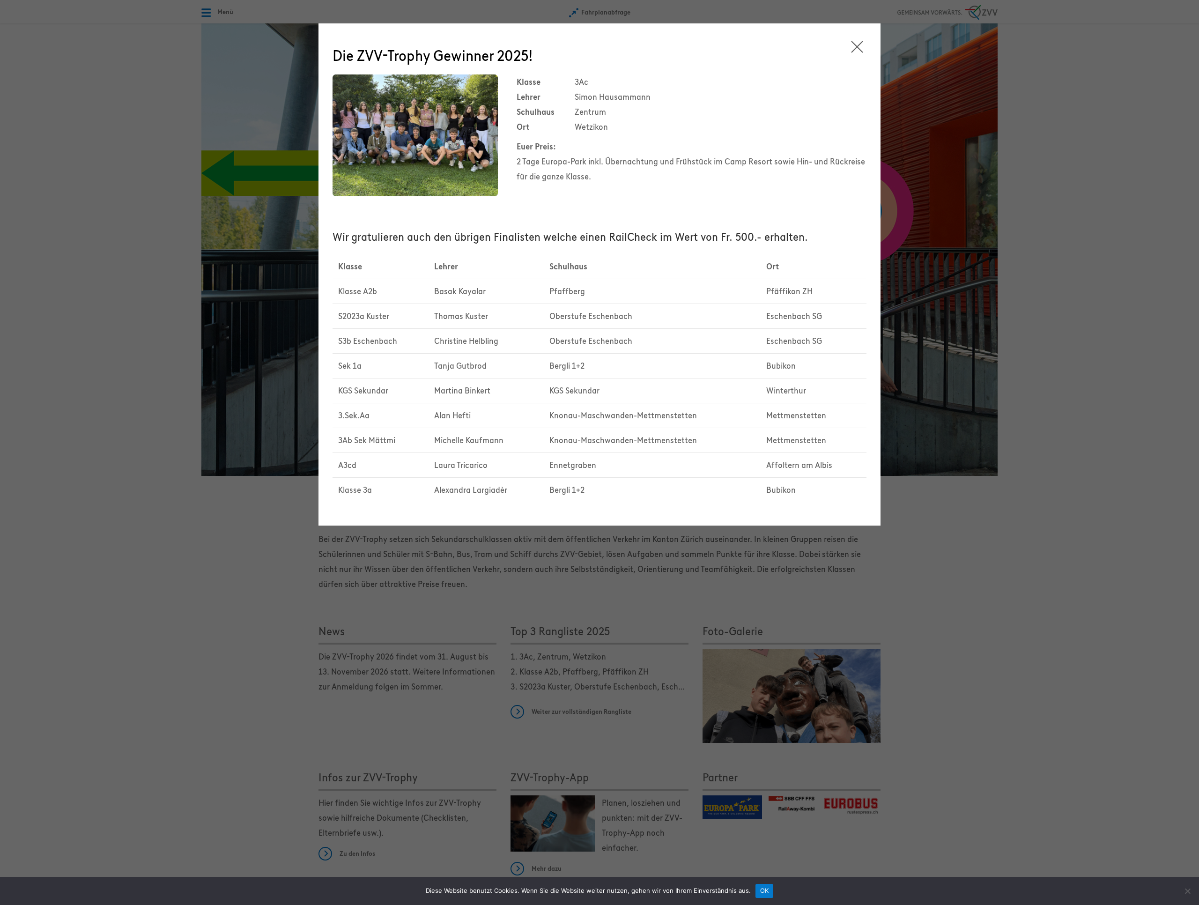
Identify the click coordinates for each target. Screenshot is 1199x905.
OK (764, 890)
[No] (1187, 891)
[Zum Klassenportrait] (415, 134)
